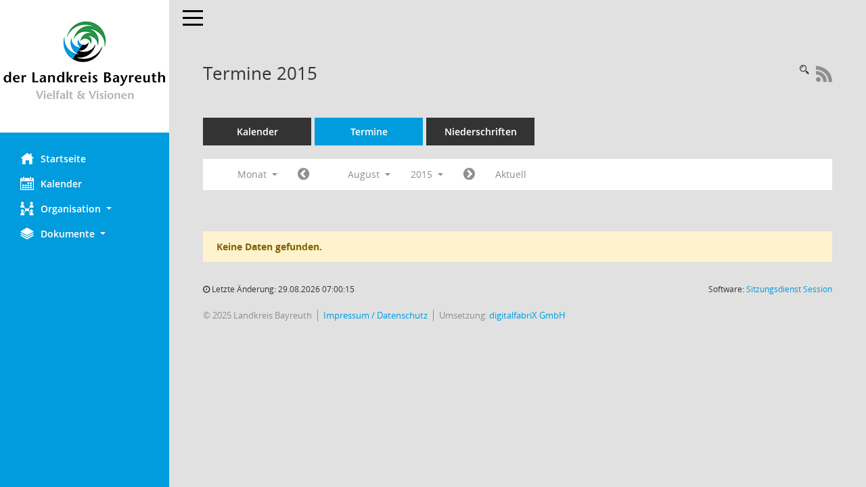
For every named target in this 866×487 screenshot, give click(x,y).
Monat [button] (253, 174)
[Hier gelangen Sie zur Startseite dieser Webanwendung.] (84, 66)
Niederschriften (481, 131)
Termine (369, 131)
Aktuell (510, 174)
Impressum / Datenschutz (375, 315)
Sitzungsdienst (789, 289)
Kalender (61, 183)
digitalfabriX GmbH (527, 315)
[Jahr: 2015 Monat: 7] (303, 174)
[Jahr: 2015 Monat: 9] (469, 174)
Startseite (63, 158)
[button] (84, 208)
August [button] (365, 174)
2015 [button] (423, 174)
